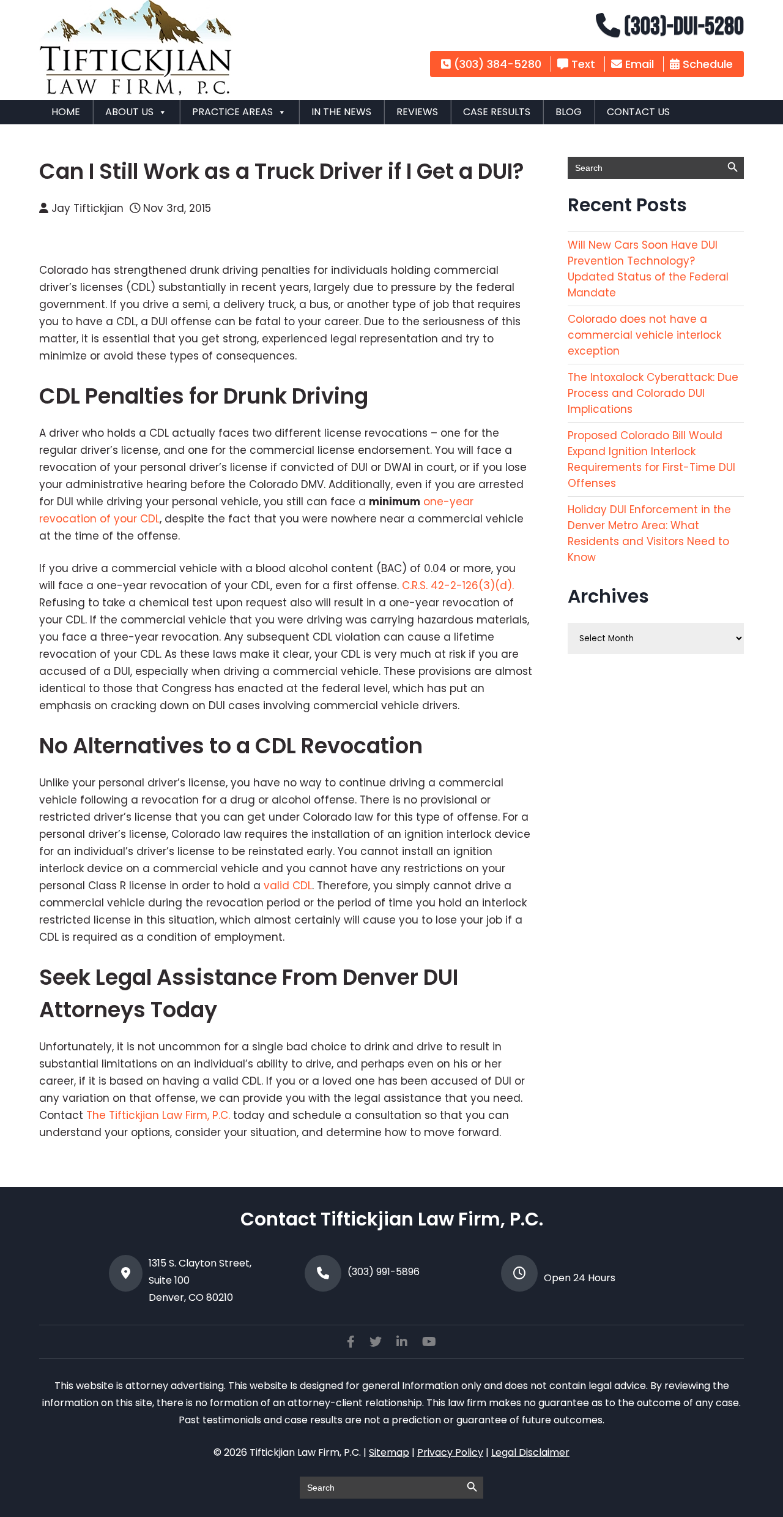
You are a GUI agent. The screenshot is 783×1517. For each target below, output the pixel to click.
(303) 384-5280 (496, 64)
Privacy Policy (450, 1452)
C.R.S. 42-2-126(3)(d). (458, 585)
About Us (129, 112)
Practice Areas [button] (232, 112)
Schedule (706, 64)
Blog (568, 112)
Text (581, 64)
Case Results (496, 112)
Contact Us (638, 112)
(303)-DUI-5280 (682, 27)
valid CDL (286, 885)
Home (65, 112)
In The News (341, 112)
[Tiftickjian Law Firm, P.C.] (136, 92)
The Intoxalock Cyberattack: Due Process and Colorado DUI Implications (653, 393)
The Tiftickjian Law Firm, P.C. (158, 1115)
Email (638, 64)
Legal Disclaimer (530, 1452)
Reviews (417, 112)
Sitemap (389, 1452)
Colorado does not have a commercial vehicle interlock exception (644, 335)
